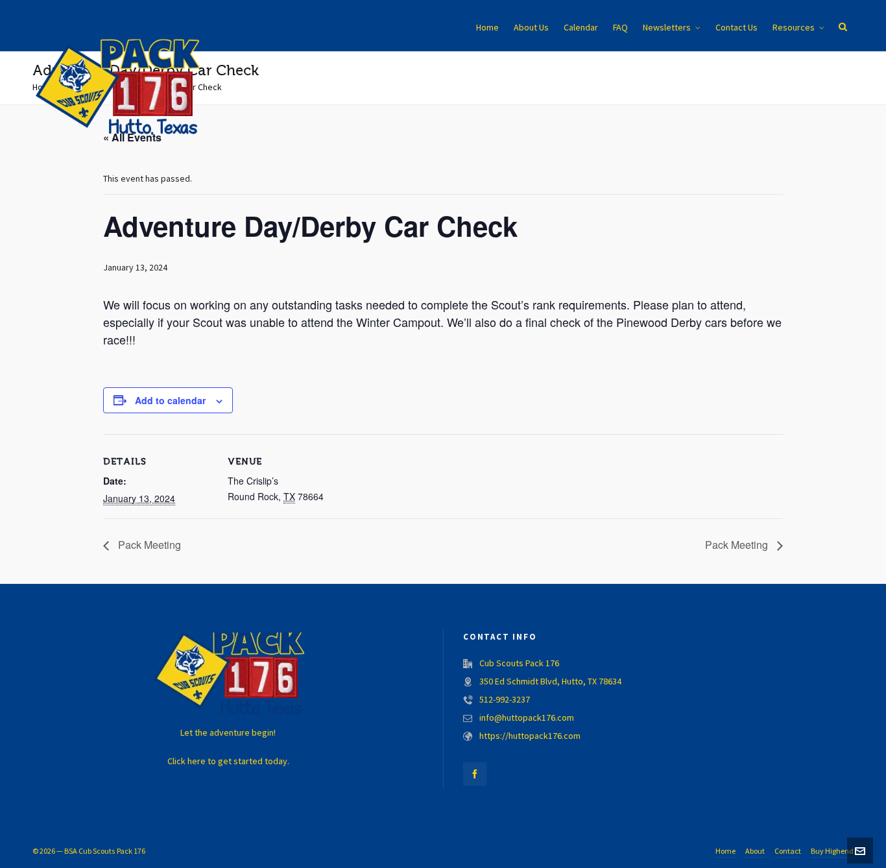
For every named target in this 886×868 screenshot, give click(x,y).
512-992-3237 (504, 700)
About (755, 851)
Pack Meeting (148, 544)
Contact (787, 851)
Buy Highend (832, 851)
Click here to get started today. (228, 761)
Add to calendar (170, 400)
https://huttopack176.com (530, 736)
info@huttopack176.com (526, 718)
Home (725, 851)
